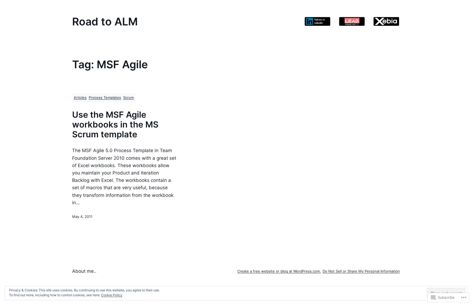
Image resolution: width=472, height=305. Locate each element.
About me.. (84, 271)
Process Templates (105, 98)
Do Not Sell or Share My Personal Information (361, 271)
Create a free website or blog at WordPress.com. (279, 271)
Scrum (128, 98)
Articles (80, 98)
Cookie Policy (111, 295)
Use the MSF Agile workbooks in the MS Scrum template (115, 124)
